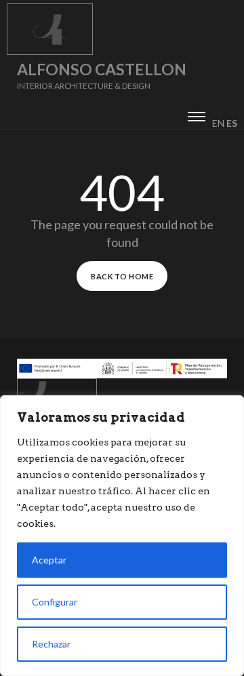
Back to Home (122, 276)
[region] (122, 535)
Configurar (54, 602)
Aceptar (49, 559)
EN (218, 123)
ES (231, 123)
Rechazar (51, 644)
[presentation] (196, 115)
